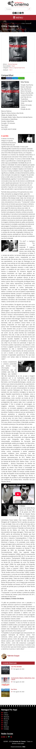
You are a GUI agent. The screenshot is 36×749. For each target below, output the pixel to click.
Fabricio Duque (21, 29)
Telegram (15, 78)
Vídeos (6, 723)
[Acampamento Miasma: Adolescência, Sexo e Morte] (5, 681)
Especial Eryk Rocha (16, 23)
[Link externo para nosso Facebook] (16, 13)
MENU (19, 17)
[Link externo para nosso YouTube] (23, 13)
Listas (5, 725)
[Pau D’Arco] (5, 693)
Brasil (13, 66)
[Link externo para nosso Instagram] (18, 13)
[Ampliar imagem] (18, 49)
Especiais (7, 23)
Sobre (6, 713)
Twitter (3, 78)
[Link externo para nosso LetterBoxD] (20, 13)
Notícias (6, 727)
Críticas (11, 67)
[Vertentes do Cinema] (18, 3)
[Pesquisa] (29, 9)
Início (2, 23)
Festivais (6, 717)
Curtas (6, 721)
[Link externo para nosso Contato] (13, 13)
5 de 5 (10, 70)
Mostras (6, 719)
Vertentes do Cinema (18, 741)
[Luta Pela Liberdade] (5, 670)
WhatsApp (21, 78)
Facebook (9, 78)
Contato (6, 729)
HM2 (23, 747)
